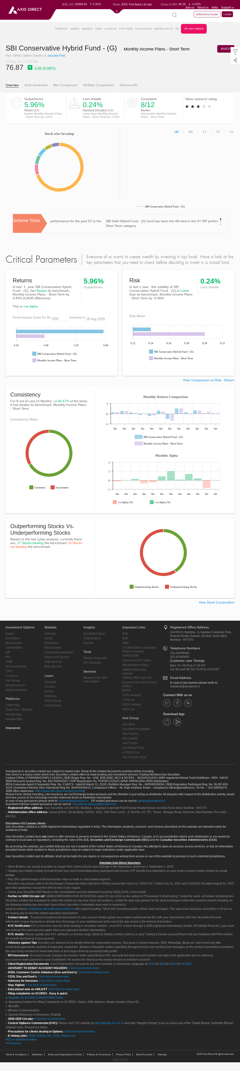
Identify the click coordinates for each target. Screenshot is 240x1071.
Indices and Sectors (57, 657)
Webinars (51, 696)
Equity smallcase (16, 690)
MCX (173, 964)
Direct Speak (53, 700)
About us (203, 7)
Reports (88, 643)
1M (176, 132)
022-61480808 (179, 656)
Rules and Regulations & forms (65, 1054)
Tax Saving (13, 680)
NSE (125, 633)
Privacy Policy (123, 1054)
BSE (125, 638)
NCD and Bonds (16, 666)
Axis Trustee (130, 743)
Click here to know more (84, 968)
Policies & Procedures (99, 1054)
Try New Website (193, 28)
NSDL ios (128, 709)
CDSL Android (131, 695)
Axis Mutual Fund (133, 747)
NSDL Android (131, 704)
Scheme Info (128, 85)
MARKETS (74, 28)
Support (226, 7)
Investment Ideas (94, 633)
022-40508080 (179, 653)
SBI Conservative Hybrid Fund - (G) (98, 48)
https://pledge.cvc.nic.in (109, 1023)
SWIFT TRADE (126, 28)
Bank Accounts (144, 1054)
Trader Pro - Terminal (19, 709)
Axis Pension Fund (134, 757)
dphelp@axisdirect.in (151, 800)
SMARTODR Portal (51, 997)
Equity (10, 633)
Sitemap (162, 1054)
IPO (177, 28)
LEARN (98, 28)
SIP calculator (92, 662)
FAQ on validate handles (21, 1039)
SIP (8, 652)
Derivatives (13, 638)
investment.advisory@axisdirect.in (94, 804)
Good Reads (53, 705)
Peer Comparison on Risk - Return (208, 380)
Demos (49, 691)
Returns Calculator (95, 658)
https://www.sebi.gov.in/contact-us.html (59, 791)
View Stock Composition (216, 602)
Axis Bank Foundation (136, 729)
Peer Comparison (65, 85)
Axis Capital (130, 738)
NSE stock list (53, 661)
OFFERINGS (61, 28)
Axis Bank (128, 724)
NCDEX (187, 964)
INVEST (226, 49)
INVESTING (110, 28)
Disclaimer (37, 1054)
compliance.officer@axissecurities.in (50, 909)
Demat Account (15, 685)
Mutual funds (14, 643)
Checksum (14, 1043)
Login (227, 14)
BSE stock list (53, 666)
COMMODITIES (143, 28)
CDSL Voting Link (63, 1035)
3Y (218, 132)
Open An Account (207, 14)
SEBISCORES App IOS (137, 677)
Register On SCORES (22, 997)
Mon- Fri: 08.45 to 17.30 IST (187, 665)
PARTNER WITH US (163, 28)
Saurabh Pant (56, 55)
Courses (50, 686)
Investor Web (14, 719)
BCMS (126, 690)
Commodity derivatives (59, 652)
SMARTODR (130, 655)
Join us (189, 7)
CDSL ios (128, 699)
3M (190, 132)
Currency (11, 676)
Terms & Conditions (16, 1054)
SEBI (125, 643)
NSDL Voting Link (40, 1035)
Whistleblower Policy (135, 665)
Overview (12, 85)
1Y (204, 132)
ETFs (9, 671)
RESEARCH (87, 28)
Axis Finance (130, 733)
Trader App (13, 705)
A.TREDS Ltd (130, 752)
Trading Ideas (92, 638)
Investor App (13, 714)
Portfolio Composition (98, 85)
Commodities (14, 647)
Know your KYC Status (136, 660)
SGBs (9, 661)
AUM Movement (36, 85)
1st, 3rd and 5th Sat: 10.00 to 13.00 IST (194, 669)
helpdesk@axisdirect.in (185, 686)
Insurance (13, 728)
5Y (232, 132)
